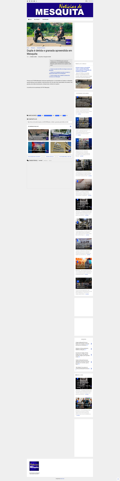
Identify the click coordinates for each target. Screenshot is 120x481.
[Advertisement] (36, 67)
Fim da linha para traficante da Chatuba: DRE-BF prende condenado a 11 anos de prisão (83, 205)
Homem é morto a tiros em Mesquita (60, 150)
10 (78, 281)
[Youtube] (34, 1)
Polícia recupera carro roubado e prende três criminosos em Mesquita (59, 76)
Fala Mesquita (45, 19)
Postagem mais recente (34, 156)
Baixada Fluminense (41, 47)
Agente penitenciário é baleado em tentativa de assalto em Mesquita (83, 265)
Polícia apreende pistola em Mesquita (38, 150)
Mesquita (33, 47)
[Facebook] (29, 1)
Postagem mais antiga (65, 156)
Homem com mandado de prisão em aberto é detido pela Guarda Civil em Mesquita (59, 73)
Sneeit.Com (62, 478)
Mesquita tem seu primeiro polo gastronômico (82, 285)
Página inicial (50, 156)
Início (30, 19)
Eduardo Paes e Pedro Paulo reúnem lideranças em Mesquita (83, 405)
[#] (27, 1)
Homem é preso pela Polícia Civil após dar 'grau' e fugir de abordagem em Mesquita (82, 166)
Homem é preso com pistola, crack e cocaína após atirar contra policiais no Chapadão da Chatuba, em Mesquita (83, 69)
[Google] (31, 1)
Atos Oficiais (36, 19)
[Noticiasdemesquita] (38, 1)
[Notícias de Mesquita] (60, 17)
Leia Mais (79, 135)
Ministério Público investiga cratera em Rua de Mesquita (83, 226)
